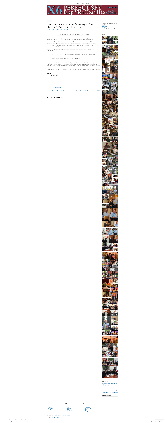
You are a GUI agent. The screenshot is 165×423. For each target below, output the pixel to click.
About (59, 15)
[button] (104, 38)
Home (53, 15)
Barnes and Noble (105, 26)
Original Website (104, 399)
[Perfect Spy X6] (82, 10)
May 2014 (86, 411)
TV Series (79, 15)
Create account (69, 406)
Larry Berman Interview (107, 385)
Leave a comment (64, 29)
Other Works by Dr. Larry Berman (108, 400)
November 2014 (87, 407)
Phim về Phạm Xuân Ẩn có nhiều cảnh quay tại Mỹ (87, 90)
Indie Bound (104, 27)
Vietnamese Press (89, 15)
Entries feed (69, 408)
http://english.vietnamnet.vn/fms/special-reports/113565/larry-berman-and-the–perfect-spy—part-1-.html (110, 388)
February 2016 (87, 406)
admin (49, 29)
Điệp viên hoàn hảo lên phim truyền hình (57, 90)
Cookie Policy (26, 421)
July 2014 (86, 409)
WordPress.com (69, 410)
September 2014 (88, 408)
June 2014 (86, 410)
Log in (68, 407)
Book (72, 15)
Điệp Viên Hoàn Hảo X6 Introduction (104, 15)
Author (66, 15)
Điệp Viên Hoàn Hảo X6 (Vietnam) (107, 30)
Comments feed (69, 409)
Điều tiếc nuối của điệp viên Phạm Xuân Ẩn (110, 392)
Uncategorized (50, 408)
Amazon (103, 25)
